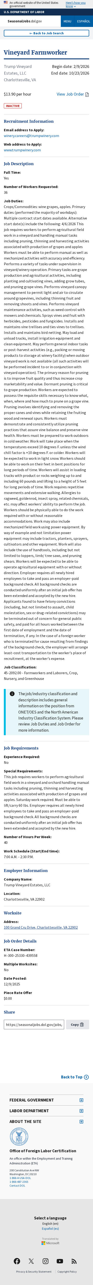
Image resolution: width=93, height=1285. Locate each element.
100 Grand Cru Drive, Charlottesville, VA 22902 (41, 927)
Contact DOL (17, 1185)
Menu (67, 21)
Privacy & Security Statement (34, 1271)
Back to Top (72, 1077)
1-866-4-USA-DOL (20, 1178)
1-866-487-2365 (19, 1181)
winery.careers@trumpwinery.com (31, 135)
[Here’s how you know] (46, 4)
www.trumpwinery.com (22, 150)
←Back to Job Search (46, 33)
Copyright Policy (67, 1271)
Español (83, 21)
